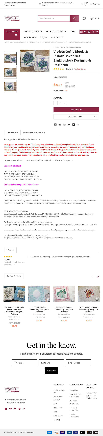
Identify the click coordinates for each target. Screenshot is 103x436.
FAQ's (43, 37)
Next (97, 276)
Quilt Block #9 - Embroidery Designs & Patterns (39, 309)
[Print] (64, 124)
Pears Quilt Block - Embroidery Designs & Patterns (64, 309)
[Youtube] (85, 32)
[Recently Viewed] (85, 18)
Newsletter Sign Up (56, 31)
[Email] (60, 124)
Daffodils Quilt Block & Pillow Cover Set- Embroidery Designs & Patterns (14, 310)
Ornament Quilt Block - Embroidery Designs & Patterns (89, 309)
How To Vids (30, 37)
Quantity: (58, 98)
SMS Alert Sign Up (33, 31)
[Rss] (97, 32)
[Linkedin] (73, 124)
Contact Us (57, 37)
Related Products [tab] (14, 276)
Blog (73, 31)
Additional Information (34, 132)
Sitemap (57, 420)
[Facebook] (81, 32)
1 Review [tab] (10, 250)
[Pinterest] (93, 32)
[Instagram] (89, 32)
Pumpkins (74, 390)
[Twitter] (69, 124)
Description (12, 132)
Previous (92, 276)
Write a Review (80, 69)
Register (96, 4)
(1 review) (69, 69)
